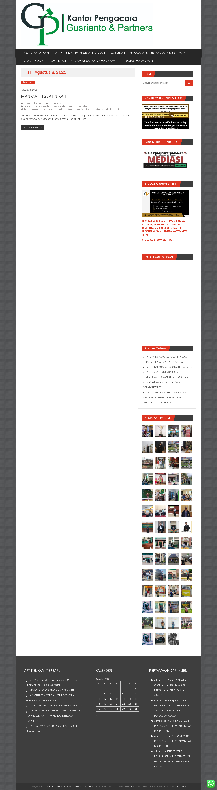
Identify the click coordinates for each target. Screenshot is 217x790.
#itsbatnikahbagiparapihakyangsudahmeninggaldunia (44, 109)
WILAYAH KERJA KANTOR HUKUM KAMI (93, 60)
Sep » (104, 715)
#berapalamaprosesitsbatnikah (53, 106)
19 (105, 704)
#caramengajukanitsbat (77, 106)
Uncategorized (28, 82)
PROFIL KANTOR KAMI (36, 52)
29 (123, 709)
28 (117, 709)
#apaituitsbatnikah (32, 106)
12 (105, 698)
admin (157, 680)
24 (136, 704)
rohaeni (158, 736)
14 (117, 698)
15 (123, 698)
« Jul (98, 715)
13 (111, 698)
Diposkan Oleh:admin (32, 103)
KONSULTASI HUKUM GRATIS (137, 60)
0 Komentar (53, 103)
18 (98, 704)
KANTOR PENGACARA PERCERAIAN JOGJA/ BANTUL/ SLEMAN (89, 52)
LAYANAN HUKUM (33, 60)
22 (123, 704)
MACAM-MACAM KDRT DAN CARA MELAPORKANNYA (56, 705)
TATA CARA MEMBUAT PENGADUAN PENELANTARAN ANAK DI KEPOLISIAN (172, 726)
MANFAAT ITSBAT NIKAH (43, 96)
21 (117, 704)
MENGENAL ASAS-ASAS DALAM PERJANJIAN (169, 367)
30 (129, 709)
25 (98, 709)
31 (136, 709)
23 (129, 704)
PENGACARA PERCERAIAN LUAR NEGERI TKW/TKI (157, 52)
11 (98, 698)
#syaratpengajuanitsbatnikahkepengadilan (103, 109)
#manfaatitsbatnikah (76, 109)
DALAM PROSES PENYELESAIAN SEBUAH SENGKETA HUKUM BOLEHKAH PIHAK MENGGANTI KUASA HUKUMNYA (165, 397)
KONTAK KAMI (58, 60)
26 (105, 709)
